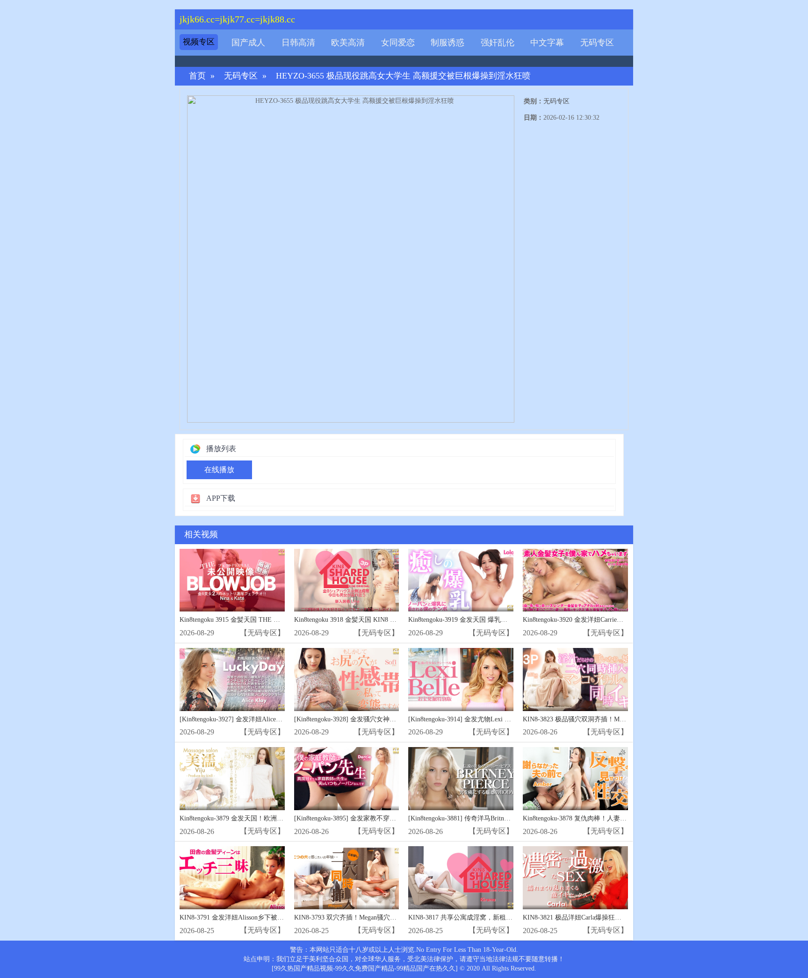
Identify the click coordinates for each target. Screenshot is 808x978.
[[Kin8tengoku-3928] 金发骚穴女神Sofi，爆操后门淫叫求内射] (346, 679)
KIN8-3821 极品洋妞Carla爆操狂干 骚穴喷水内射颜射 (599, 917)
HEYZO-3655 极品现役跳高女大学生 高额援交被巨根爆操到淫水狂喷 (403, 76)
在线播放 (219, 470)
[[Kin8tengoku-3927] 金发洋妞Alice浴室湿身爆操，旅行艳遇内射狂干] (232, 679)
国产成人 (248, 42)
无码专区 (597, 42)
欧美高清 (348, 42)
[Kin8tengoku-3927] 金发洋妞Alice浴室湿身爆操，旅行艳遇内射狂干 (277, 719)
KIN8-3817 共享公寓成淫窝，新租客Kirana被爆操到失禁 (489, 917)
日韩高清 (298, 42)
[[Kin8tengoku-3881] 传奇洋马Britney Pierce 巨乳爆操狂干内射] (460, 778)
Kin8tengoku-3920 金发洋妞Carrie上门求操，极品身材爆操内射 (612, 619)
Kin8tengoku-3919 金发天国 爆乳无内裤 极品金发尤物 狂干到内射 (502, 619)
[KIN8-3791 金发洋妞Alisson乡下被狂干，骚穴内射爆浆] (232, 877)
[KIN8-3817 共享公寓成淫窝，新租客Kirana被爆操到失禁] (460, 877)
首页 (197, 76)
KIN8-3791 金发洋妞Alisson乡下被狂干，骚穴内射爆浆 (258, 917)
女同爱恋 (398, 42)
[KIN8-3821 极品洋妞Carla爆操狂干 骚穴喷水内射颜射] (575, 877)
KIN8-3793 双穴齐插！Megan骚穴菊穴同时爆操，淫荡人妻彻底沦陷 (391, 917)
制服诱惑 (447, 42)
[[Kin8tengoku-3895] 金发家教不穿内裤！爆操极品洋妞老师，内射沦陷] (346, 778)
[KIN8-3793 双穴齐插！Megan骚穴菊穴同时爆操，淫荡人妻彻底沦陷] (346, 877)
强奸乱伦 (497, 42)
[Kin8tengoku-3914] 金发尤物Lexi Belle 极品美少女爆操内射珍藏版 (503, 719)
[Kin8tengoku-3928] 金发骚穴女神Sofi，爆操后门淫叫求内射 (380, 719)
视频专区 (199, 41)
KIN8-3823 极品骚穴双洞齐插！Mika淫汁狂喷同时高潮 (601, 719)
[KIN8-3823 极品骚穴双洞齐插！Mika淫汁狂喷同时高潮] (575, 679)
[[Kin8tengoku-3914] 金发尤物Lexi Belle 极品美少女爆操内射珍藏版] (460, 679)
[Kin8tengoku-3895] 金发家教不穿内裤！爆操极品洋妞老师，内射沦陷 (394, 818)
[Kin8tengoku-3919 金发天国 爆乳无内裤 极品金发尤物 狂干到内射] (460, 580)
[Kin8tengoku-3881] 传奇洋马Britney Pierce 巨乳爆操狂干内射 (495, 818)
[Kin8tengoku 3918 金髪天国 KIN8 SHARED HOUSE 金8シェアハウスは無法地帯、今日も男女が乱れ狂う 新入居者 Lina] (346, 580)
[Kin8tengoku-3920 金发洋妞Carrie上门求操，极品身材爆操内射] (575, 580)
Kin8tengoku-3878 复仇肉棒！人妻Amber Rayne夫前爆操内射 (609, 818)
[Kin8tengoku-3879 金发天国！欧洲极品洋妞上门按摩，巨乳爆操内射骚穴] (232, 778)
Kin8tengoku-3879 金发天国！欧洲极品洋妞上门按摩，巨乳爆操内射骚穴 (284, 818)
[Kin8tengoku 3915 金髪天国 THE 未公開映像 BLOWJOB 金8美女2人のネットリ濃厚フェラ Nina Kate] (232, 580)
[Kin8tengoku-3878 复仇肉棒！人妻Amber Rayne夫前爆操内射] (575, 778)
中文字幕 (547, 42)
